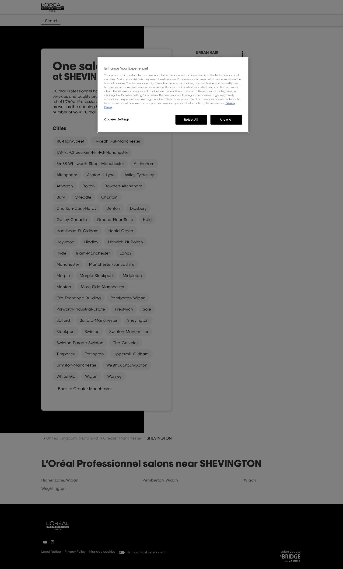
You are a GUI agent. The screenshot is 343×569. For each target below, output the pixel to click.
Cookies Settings (117, 119)
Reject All (191, 119)
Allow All (226, 119)
